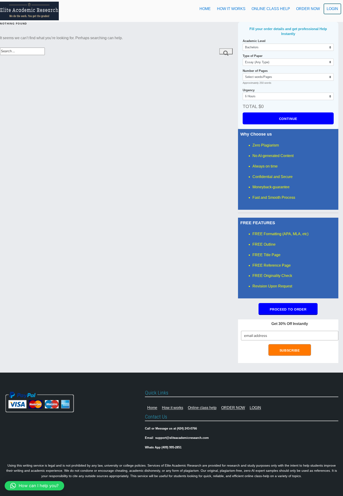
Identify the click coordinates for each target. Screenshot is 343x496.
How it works (231, 9)
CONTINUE (288, 119)
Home (205, 9)
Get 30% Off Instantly (289, 324)
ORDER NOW (308, 9)
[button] (34, 485)
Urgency (249, 90)
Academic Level (254, 41)
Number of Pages (255, 71)
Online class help (271, 9)
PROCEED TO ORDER (288, 309)
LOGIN (332, 9)
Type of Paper (252, 56)
